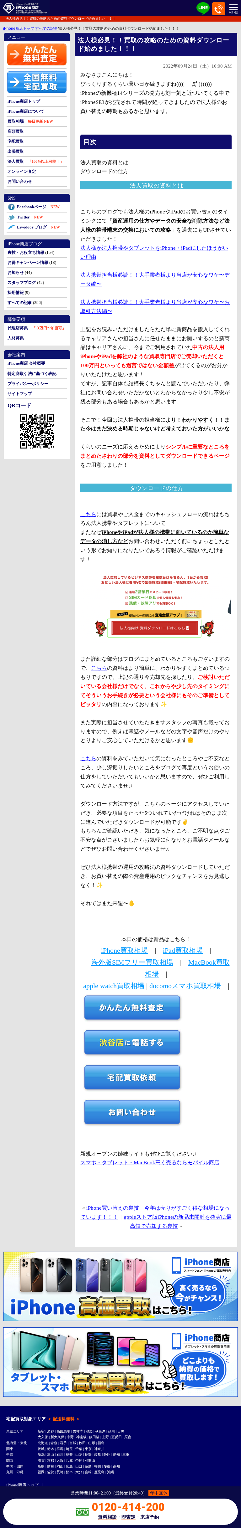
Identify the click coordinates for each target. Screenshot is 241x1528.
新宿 (41, 1431)
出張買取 (16, 151)
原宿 (127, 1437)
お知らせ (16, 272)
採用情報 (16, 292)
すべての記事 (46, 28)
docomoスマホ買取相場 (185, 986)
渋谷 (50, 1431)
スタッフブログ (22, 282)
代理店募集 (18, 328)
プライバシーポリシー (28, 383)
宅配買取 (16, 141)
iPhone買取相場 (124, 950)
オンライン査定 (22, 171)
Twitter (30, 217)
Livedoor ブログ (38, 227)
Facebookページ (38, 206)
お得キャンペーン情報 (28, 262)
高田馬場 (63, 1431)
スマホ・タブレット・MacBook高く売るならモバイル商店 (149, 1163)
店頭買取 (16, 131)
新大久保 (57, 1437)
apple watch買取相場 (113, 986)
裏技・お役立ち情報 (26, 252)
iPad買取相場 (183, 950)
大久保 (43, 1437)
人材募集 (16, 338)
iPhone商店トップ (18, 28)
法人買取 (16, 161)
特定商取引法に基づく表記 (32, 373)
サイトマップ (20, 393)
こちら (88, 514)
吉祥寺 (78, 1431)
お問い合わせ (20, 181)
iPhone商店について (26, 111)
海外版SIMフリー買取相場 (132, 962)
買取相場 (16, 121)
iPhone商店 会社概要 (26, 363)
